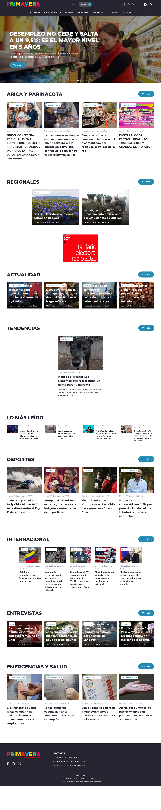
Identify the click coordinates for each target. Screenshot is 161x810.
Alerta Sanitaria (127, 286)
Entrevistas (112, 12)
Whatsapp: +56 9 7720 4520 (65, 757)
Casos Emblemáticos (129, 470)
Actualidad (35, 12)
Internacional (97, 12)
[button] (69, 80)
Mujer (12, 624)
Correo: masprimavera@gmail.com (69, 761)
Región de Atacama (42, 193)
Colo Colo (88, 470)
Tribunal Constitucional (55, 286)
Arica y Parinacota (52, 12)
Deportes (126, 12)
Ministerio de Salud (16, 286)
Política (87, 286)
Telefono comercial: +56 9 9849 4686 (70, 765)
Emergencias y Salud (17, 677)
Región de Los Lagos (92, 193)
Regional (69, 12)
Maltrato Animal (66, 339)
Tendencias (82, 12)
